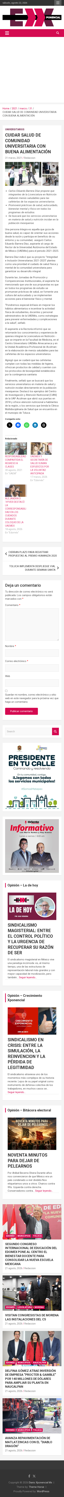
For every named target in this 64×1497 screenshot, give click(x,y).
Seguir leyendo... (28, 977)
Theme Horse (36, 1486)
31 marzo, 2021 (13, 158)
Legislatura (25, 1307)
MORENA (39, 1307)
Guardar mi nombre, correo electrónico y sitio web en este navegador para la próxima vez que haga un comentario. (32, 698)
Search (55, 731)
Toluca (37, 1236)
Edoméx (10, 1236)
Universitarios (14, 129)
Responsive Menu (57, 3)
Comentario (12, 605)
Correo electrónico (16, 661)
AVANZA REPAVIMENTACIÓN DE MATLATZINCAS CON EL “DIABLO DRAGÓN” (28, 1442)
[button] (23, 174)
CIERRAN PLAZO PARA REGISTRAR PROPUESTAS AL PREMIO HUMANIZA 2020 (33, 554)
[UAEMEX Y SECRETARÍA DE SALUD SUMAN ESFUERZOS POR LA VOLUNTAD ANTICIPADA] (41, 448)
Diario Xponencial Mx (40, 1482)
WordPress (43, 1491)
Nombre (10, 646)
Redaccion (29, 158)
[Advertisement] (32, 71)
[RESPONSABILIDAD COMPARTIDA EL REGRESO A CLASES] (16, 448)
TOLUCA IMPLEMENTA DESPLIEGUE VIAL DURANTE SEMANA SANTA (32, 568)
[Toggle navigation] (7, 33)
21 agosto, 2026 (13, 1268)
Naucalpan (39, 1362)
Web (7, 676)
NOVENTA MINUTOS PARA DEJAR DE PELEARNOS (27, 1161)
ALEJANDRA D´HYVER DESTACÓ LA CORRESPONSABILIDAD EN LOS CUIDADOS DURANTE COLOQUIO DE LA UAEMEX (15, 512)
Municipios (24, 1236)
